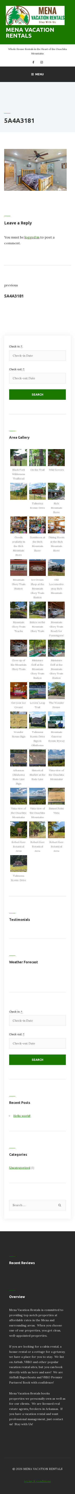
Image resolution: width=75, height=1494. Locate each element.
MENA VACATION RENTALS (30, 32)
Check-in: (15, 346)
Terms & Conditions (37, 1481)
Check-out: (16, 369)
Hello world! (21, 1116)
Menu (39, 74)
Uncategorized (19, 1168)
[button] (18, 465)
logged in (32, 237)
